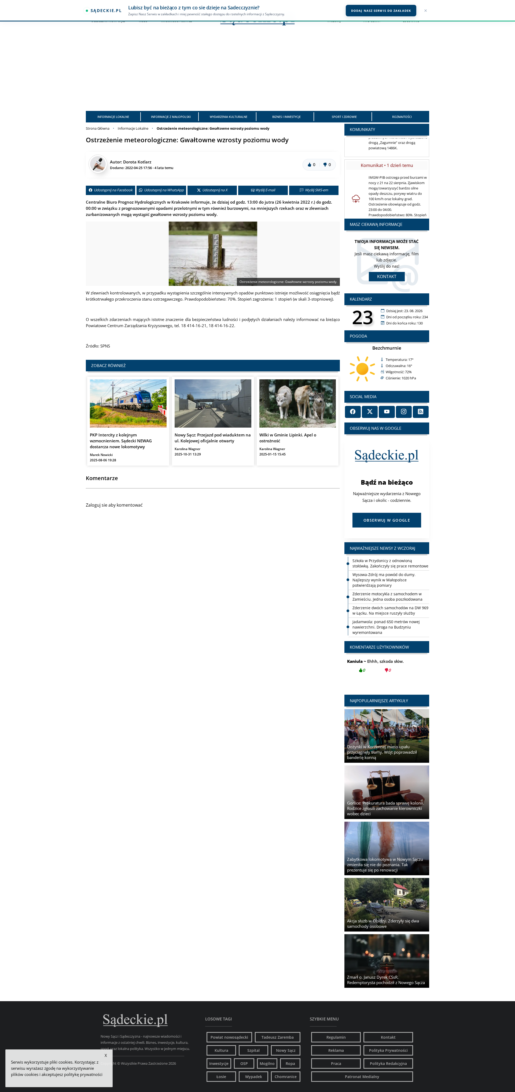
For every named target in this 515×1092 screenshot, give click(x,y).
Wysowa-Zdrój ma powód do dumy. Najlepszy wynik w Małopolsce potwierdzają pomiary (383, 580)
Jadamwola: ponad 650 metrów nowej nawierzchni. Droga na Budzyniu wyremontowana (386, 627)
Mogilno (267, 1063)
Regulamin (336, 1037)
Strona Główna (97, 128)
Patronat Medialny (362, 1076)
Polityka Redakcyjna (388, 1063)
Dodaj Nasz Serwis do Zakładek (381, 11)
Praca (336, 1063)
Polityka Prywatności (388, 1050)
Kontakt (386, 276)
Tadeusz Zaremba (278, 1037)
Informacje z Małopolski (171, 117)
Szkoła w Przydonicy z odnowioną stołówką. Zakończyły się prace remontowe (390, 563)
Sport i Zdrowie (344, 117)
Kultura (221, 1050)
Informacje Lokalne (113, 117)
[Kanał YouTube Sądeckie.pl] (387, 412)
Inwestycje (219, 1063)
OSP (244, 1063)
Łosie (221, 1076)
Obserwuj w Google (386, 520)
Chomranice (286, 1076)
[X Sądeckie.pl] (370, 412)
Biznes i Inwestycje (286, 117)
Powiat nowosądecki (229, 1037)
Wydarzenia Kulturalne (228, 117)
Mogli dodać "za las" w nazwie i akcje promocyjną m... (387, 669)
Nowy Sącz (286, 1050)
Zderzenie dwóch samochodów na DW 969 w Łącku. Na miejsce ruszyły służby (390, 610)
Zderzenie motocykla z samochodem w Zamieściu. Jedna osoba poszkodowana (387, 596)
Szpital (253, 1050)
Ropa (290, 1063)
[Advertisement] (257, 70)
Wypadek (253, 1076)
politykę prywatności (83, 1074)
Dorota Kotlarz (137, 161)
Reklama (336, 1050)
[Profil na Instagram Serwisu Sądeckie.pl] (404, 412)
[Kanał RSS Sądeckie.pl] (421, 412)
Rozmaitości (402, 117)
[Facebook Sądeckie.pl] (353, 412)
